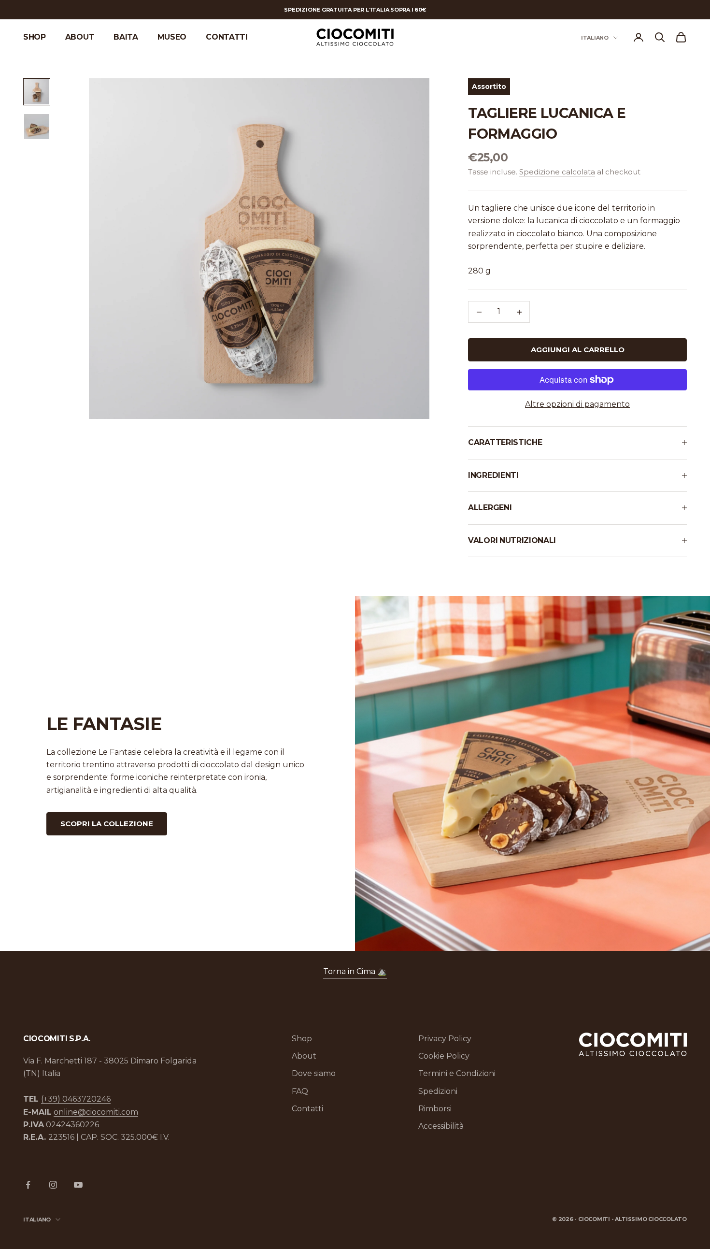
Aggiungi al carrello (578, 349)
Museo (171, 37)
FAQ (300, 1091)
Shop (34, 37)
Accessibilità (441, 1126)
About (79, 37)
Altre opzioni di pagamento (577, 404)
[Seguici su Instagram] (53, 1185)
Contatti (227, 37)
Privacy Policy (444, 1038)
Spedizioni (437, 1091)
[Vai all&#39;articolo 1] (36, 91)
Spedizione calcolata (557, 171)
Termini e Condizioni (457, 1073)
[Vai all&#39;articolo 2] (36, 126)
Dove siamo (314, 1073)
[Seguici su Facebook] (28, 1185)
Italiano (595, 37)
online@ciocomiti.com (96, 1112)
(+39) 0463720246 (76, 1099)
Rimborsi (435, 1108)
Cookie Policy (443, 1056)
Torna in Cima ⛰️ (355, 971)
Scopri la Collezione (106, 823)
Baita (126, 37)
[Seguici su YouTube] (78, 1185)
